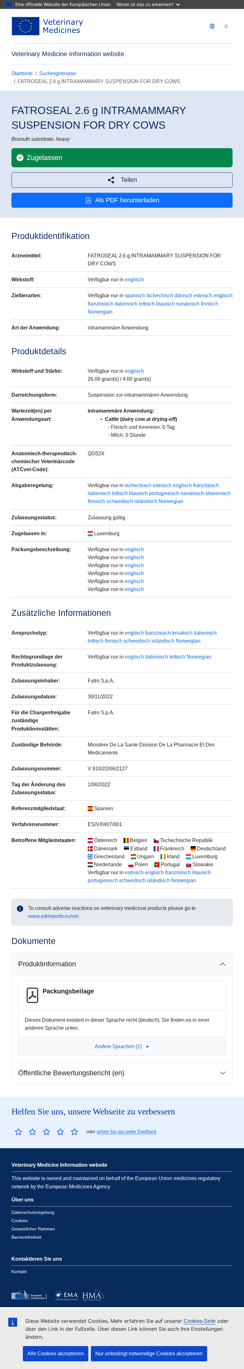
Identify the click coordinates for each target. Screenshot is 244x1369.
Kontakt (19, 1271)
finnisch (209, 303)
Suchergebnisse (57, 73)
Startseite (22, 73)
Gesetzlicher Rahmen (33, 1228)
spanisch (135, 295)
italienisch (126, 303)
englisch (134, 279)
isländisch (145, 501)
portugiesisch (164, 493)
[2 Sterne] (25, 1132)
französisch (100, 303)
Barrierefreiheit (26, 1237)
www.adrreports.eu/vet (53, 916)
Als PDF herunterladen (127, 200)
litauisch (165, 303)
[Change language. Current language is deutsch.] (212, 26)
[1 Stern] (18, 1132)
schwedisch (119, 501)
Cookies (19, 1220)
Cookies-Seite (200, 1321)
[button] (122, 179)
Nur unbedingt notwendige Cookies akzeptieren (149, 1353)
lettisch (147, 303)
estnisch (202, 295)
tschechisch (159, 295)
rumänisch (188, 303)
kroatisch (182, 633)
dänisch (183, 295)
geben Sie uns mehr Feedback (127, 1131)
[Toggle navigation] (226, 26)
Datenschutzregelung (32, 1212)
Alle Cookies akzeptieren (55, 1353)
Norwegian (100, 311)
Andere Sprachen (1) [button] (118, 1046)
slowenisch (218, 493)
